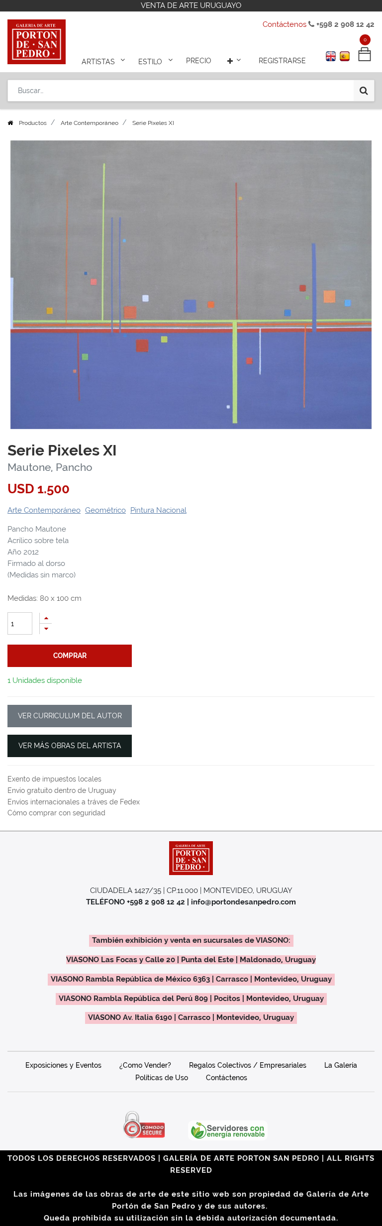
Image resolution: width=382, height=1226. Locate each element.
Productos (33, 122)
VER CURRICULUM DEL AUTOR (70, 716)
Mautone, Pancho (50, 467)
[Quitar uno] (46, 629)
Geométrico (105, 510)
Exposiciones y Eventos (63, 1065)
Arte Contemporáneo (89, 122)
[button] (235, 60)
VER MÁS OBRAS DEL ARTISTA (69, 746)
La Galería (340, 1065)
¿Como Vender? (145, 1065)
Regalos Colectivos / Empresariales (247, 1065)
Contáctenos (284, 24)
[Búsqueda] (364, 90)
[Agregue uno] (46, 618)
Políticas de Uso (161, 1078)
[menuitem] (198, 60)
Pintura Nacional (158, 510)
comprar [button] (70, 656)
